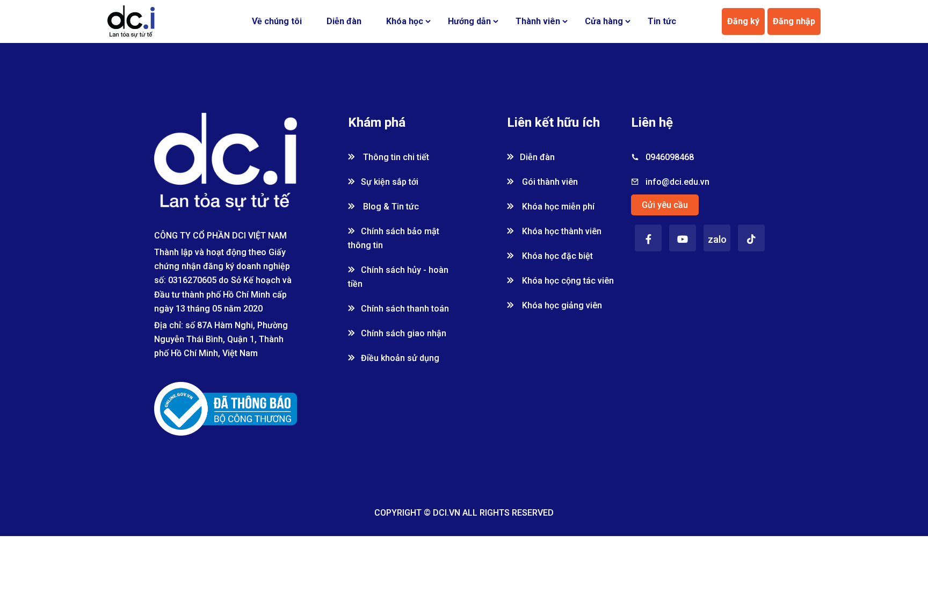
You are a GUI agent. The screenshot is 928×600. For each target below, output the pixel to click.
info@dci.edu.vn (677, 182)
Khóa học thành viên (560, 231)
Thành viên (538, 21)
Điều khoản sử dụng (400, 358)
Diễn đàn (344, 21)
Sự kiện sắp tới (389, 182)
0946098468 (670, 157)
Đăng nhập (794, 21)
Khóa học (404, 21)
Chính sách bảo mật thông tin (393, 238)
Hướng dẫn (469, 21)
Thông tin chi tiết (395, 157)
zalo (717, 239)
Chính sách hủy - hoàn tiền (398, 277)
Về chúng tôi (277, 21)
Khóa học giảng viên (561, 305)
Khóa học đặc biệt (556, 256)
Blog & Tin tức (390, 206)
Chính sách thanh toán (405, 308)
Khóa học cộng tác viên (567, 281)
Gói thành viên (549, 182)
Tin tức (662, 21)
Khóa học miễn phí (557, 206)
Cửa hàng (604, 21)
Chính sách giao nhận (403, 333)
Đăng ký (743, 21)
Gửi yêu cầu (665, 205)
